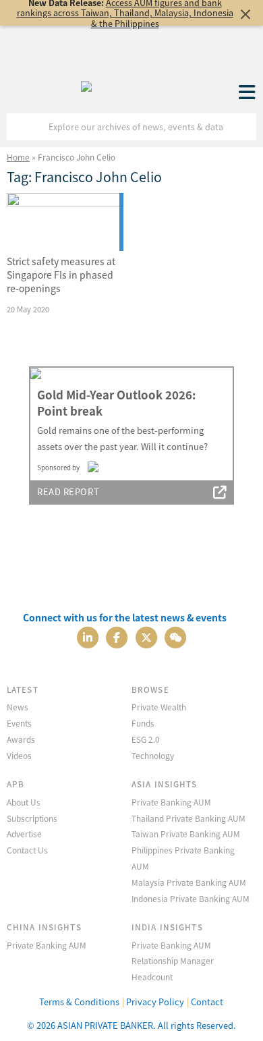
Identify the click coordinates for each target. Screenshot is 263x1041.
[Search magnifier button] (242, 126)
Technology (153, 755)
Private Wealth (159, 706)
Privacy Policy (155, 1001)
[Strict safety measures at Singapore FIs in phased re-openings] (65, 222)
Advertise (24, 833)
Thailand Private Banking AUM (188, 818)
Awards (21, 739)
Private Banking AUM (171, 802)
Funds (143, 723)
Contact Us (27, 849)
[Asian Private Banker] (86, 83)
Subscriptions (32, 818)
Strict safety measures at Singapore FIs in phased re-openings (61, 274)
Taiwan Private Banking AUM (186, 833)
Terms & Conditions (79, 1001)
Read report (68, 491)
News (17, 706)
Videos (19, 755)
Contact (207, 1001)
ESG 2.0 (146, 739)
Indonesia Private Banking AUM (191, 898)
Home (18, 157)
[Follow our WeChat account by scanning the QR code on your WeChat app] (175, 635)
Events (19, 723)
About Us (23, 802)
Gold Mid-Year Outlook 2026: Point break (116, 403)
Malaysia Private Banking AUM (189, 882)
